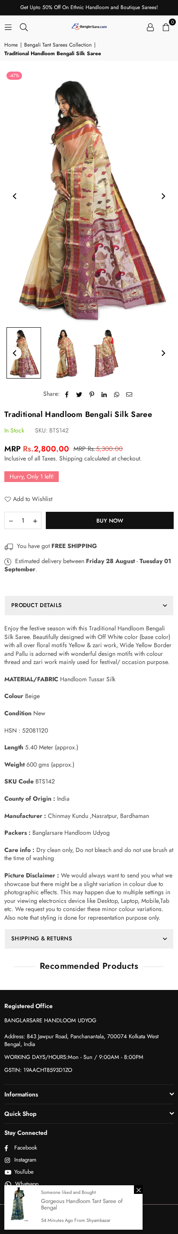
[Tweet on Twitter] (79, 394)
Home (11, 45)
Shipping (71, 458)
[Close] (138, 1189)
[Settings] (150, 26)
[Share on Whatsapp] (117, 394)
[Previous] (15, 196)
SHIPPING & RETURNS (41, 938)
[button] (166, 26)
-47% (14, 75)
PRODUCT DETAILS (36, 605)
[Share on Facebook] (67, 394)
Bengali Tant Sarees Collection (58, 45)
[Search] (24, 26)
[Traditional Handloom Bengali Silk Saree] (24, 353)
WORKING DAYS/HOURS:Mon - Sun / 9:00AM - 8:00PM (73, 1057)
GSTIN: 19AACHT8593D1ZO (38, 1070)
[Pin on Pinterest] (92, 394)
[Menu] (8, 26)
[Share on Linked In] (104, 394)
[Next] (162, 196)
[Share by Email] (129, 394)
